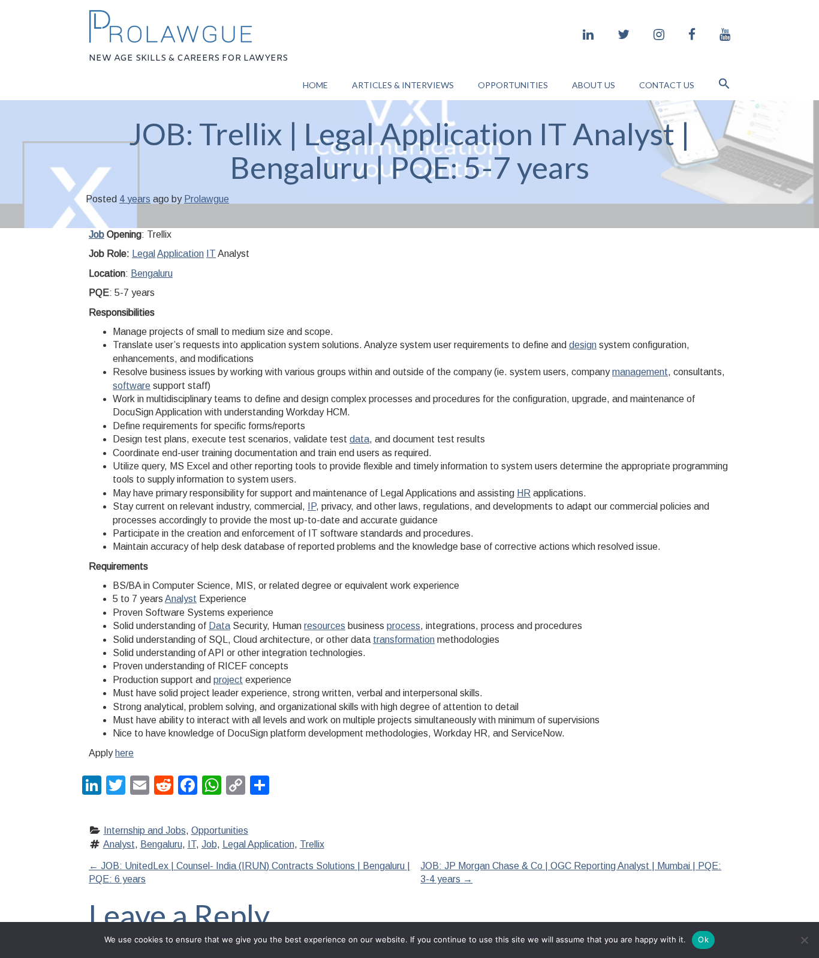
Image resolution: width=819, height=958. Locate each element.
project (228, 680)
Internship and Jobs (145, 830)
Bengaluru (152, 273)
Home (315, 85)
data (359, 439)
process (403, 626)
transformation (404, 639)
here (124, 753)
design (583, 345)
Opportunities (513, 85)
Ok (703, 939)
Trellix (312, 844)
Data (219, 626)
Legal (143, 254)
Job (96, 234)
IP (312, 506)
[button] (724, 85)
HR (524, 493)
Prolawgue (206, 199)
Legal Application (258, 844)
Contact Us (666, 85)
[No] (804, 940)
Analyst (181, 599)
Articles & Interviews (403, 85)
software (131, 386)
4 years (134, 199)
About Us (593, 85)
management (640, 372)
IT (211, 254)
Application (180, 254)
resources (324, 626)
